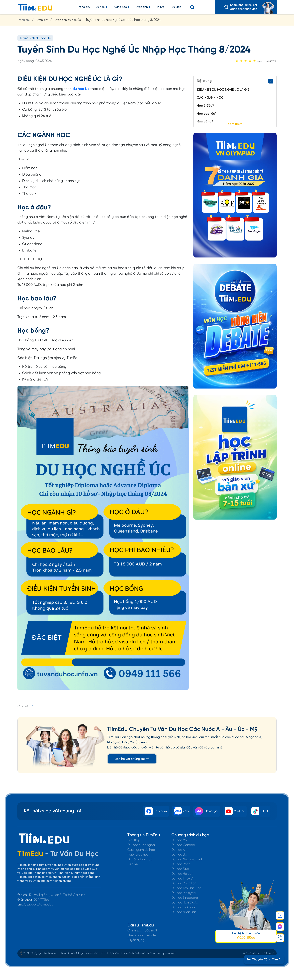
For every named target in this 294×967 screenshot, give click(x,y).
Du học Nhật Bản (184, 912)
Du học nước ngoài (141, 845)
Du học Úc (179, 854)
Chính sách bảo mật (142, 930)
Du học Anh (179, 850)
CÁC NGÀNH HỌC (210, 97)
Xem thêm (235, 124)
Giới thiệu (134, 840)
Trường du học (138, 854)
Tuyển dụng (135, 940)
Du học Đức (180, 869)
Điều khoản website (141, 935)
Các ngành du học (141, 850)
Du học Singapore (184, 897)
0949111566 (42, 899)
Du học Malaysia (183, 893)
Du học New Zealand (186, 859)
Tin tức (159, 7)
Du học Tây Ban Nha (186, 888)
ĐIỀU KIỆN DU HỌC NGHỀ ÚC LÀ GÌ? (223, 89)
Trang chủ (84, 7)
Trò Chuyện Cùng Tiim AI (264, 959)
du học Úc (81, 89)
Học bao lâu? (207, 113)
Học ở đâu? (205, 105)
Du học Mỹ (179, 840)
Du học (100, 7)
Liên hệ (132, 864)
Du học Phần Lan (183, 883)
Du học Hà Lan (182, 874)
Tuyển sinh (141, 7)
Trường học (119, 7)
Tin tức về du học (139, 859)
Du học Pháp (180, 864)
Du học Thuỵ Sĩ (182, 878)
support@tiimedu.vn (41, 904)
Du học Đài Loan (183, 907)
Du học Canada (183, 845)
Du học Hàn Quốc (184, 902)
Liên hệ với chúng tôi (130, 759)
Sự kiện (176, 7)
